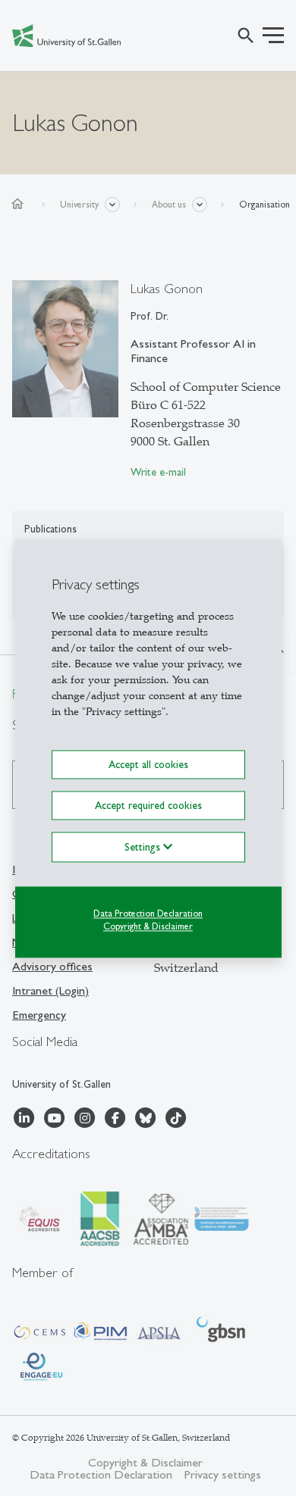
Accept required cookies (148, 805)
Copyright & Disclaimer (148, 926)
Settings (143, 847)
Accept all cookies (148, 764)
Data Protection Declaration (148, 913)
